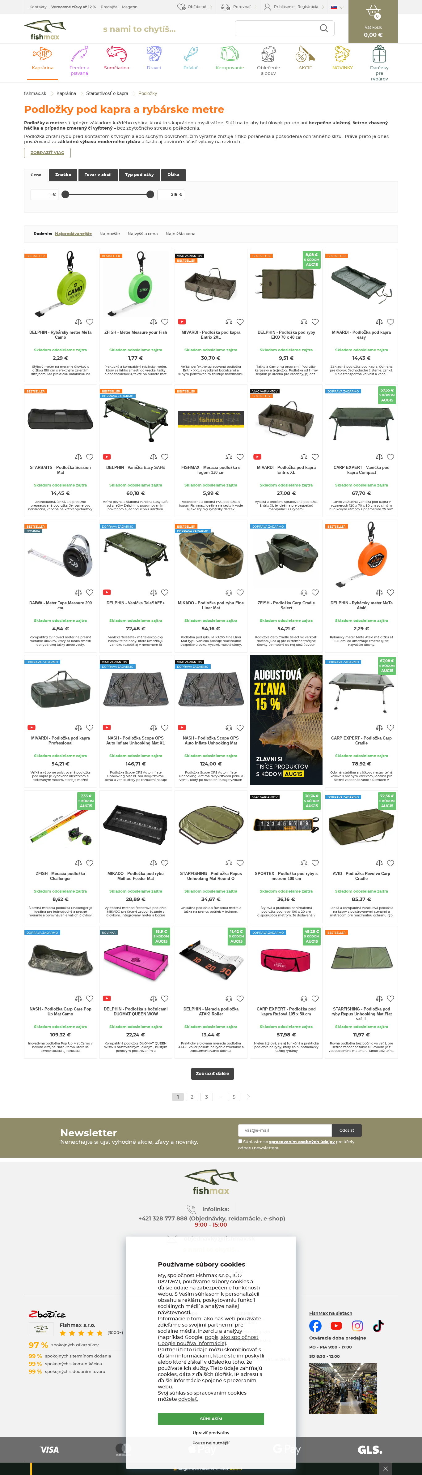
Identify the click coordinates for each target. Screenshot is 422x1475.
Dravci (154, 68)
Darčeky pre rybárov (379, 73)
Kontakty (38, 7)
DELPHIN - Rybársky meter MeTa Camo (60, 335)
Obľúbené (197, 7)
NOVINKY (342, 68)
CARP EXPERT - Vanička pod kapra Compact (362, 470)
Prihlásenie (284, 7)
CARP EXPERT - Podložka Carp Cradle (361, 740)
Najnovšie (109, 234)
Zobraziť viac (47, 153)
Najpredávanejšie (73, 234)
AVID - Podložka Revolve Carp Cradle (361, 876)
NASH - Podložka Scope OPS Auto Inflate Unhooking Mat (211, 740)
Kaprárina (42, 68)
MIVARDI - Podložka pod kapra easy (361, 335)
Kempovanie (230, 68)
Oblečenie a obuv (268, 71)
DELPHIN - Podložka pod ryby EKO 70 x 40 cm (286, 335)
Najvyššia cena (143, 234)
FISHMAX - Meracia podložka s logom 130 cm (210, 470)
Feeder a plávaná (79, 71)
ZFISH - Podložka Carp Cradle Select (286, 605)
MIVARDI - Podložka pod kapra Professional (60, 740)
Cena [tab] (36, 175)
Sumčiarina (116, 68)
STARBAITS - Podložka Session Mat (60, 470)
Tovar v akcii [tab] (98, 175)
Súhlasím (211, 1419)
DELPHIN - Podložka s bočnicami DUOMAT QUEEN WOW (136, 1011)
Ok (385, 1469)
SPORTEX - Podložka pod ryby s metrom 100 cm (286, 876)
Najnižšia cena (181, 234)
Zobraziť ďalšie (212, 1074)
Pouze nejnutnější (211, 1443)
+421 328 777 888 (163, 1219)
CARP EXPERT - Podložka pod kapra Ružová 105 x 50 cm (286, 1011)
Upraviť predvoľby (211, 1433)
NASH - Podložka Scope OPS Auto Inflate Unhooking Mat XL (135, 740)
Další (248, 1097)
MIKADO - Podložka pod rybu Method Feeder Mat (136, 876)
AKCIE (305, 68)
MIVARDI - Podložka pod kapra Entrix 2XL (211, 335)
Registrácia (308, 7)
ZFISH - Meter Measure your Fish (135, 332)
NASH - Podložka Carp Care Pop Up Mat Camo (60, 1011)
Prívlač (191, 68)
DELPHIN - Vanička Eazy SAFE (135, 467)
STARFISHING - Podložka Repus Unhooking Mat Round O (211, 876)
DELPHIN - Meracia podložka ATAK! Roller (211, 1011)
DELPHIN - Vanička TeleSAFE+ (136, 603)
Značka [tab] (63, 175)
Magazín (129, 7)
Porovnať (239, 7)
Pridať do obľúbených (90, 322)
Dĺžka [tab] (173, 175)
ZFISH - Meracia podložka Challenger (60, 876)
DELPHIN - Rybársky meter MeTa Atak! (362, 605)
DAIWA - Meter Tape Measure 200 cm (60, 605)
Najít (324, 28)
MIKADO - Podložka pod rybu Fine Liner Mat (211, 605)
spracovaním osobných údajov (302, 1142)
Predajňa (109, 7)
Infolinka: (215, 1209)
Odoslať (347, 1130)
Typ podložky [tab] (139, 175)
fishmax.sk (45, 30)
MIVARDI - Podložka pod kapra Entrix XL (286, 470)
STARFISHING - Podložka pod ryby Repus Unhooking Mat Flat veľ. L (361, 1014)
